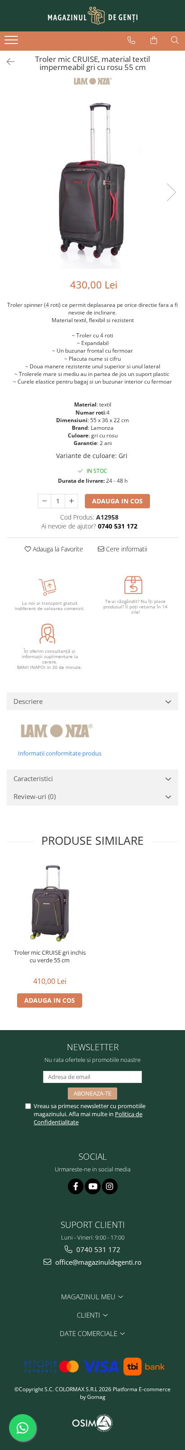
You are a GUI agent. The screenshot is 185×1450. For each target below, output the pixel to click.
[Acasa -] (92, 16)
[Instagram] (110, 1186)
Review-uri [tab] (34, 796)
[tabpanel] (92, 183)
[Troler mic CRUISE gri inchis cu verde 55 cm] (50, 903)
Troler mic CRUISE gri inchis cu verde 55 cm (50, 956)
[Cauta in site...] (175, 40)
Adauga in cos (117, 501)
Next (171, 192)
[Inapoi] (6, 62)
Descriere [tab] (28, 701)
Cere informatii (125, 549)
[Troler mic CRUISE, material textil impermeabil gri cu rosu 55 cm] (92, 183)
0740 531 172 (97, 1249)
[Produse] (12, 42)
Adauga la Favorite (57, 549)
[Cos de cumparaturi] (153, 40)
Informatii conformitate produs (59, 753)
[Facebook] (76, 1186)
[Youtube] (93, 1186)
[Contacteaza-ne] (131, 40)
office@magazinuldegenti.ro (97, 1262)
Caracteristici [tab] (33, 778)
